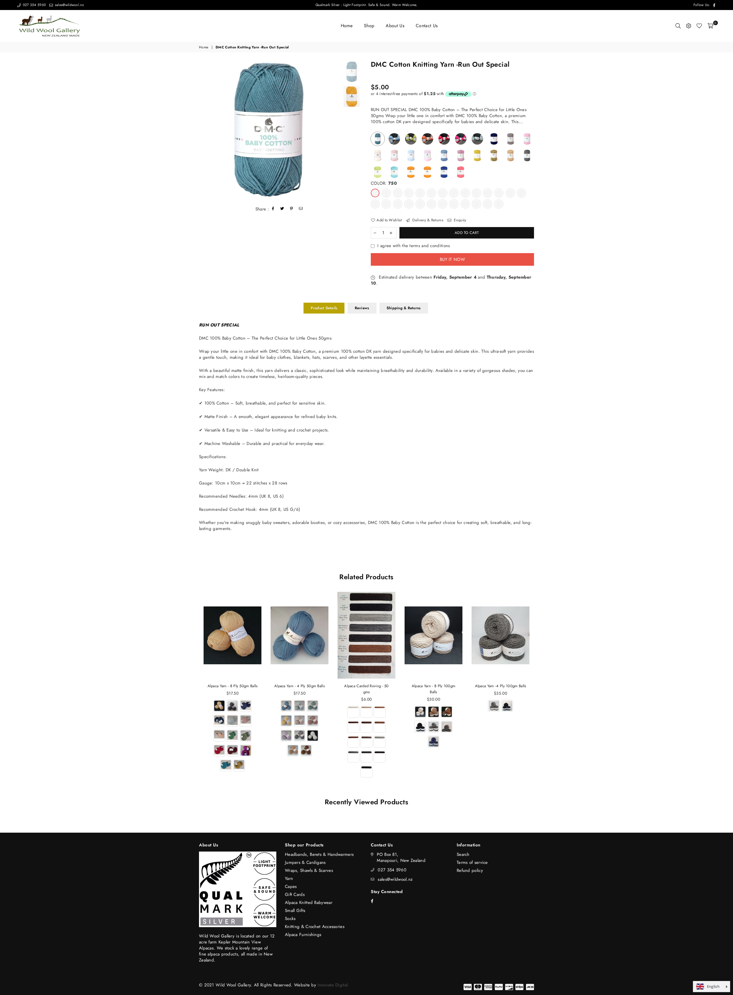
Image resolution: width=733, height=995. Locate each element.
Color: (384, 183)
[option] (268, 130)
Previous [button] (204, 130)
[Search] (678, 25)
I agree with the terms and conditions (413, 246)
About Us (395, 25)
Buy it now (452, 259)
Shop (369, 25)
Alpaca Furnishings (303, 934)
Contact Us (427, 25)
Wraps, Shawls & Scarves (309, 870)
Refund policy (470, 870)
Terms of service (472, 862)
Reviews (362, 308)
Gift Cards (295, 894)
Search (463, 854)
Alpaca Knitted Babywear (308, 902)
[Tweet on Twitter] (282, 209)
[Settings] (688, 25)
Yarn (289, 878)
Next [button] (333, 130)
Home (346, 25)
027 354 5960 (33, 4)
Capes (291, 886)
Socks (290, 918)
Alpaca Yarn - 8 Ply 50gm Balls (233, 686)
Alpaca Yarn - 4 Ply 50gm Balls (299, 686)
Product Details (324, 308)
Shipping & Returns (404, 308)
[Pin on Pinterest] (292, 209)
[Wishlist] (699, 25)
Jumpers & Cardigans (305, 862)
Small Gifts (295, 910)
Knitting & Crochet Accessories (314, 926)
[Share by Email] (300, 209)
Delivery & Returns (427, 220)
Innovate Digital (333, 985)
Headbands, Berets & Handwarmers (319, 854)
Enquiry (459, 220)
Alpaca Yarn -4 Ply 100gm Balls (500, 686)
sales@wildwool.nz (69, 4)
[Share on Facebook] (273, 209)
